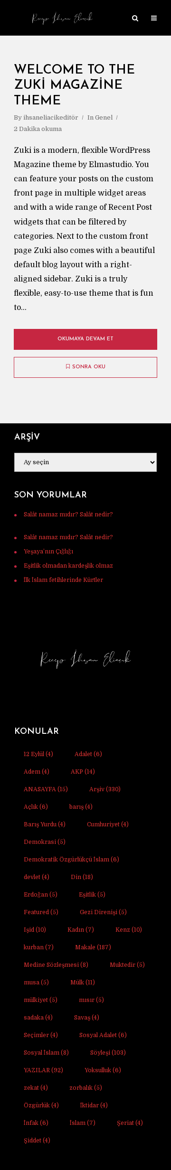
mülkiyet (40, 1000)
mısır (91, 1000)
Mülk (82, 982)
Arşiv (105, 789)
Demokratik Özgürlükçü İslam (71, 859)
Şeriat (130, 1123)
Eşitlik (92, 894)
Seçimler (41, 1035)
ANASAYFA (46, 789)
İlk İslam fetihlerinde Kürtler (63, 580)
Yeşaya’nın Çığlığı (48, 551)
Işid (35, 930)
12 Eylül (38, 754)
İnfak (36, 1123)
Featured (41, 912)
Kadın (80, 930)
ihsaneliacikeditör (50, 117)
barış (81, 807)
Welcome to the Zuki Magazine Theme (74, 86)
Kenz (128, 930)
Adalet (88, 754)
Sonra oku (88, 367)
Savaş (86, 1017)
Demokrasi (45, 842)
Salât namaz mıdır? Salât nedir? (68, 514)
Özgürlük (41, 1105)
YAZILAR (43, 1070)
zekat (36, 1088)
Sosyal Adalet (103, 1035)
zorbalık (85, 1088)
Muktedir (127, 965)
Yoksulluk (103, 1070)
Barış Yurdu (45, 824)
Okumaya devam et (85, 339)
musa (36, 982)
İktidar (94, 1105)
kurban (39, 947)
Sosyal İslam (46, 1052)
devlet (36, 877)
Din (82, 877)
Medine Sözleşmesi (56, 965)
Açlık (36, 807)
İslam (82, 1123)
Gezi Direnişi (103, 912)
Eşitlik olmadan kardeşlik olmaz (68, 565)
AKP (83, 771)
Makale (93, 947)
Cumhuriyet (108, 824)
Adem (36, 771)
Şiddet (37, 1140)
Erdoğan (40, 894)
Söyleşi (108, 1052)
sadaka (38, 1017)
